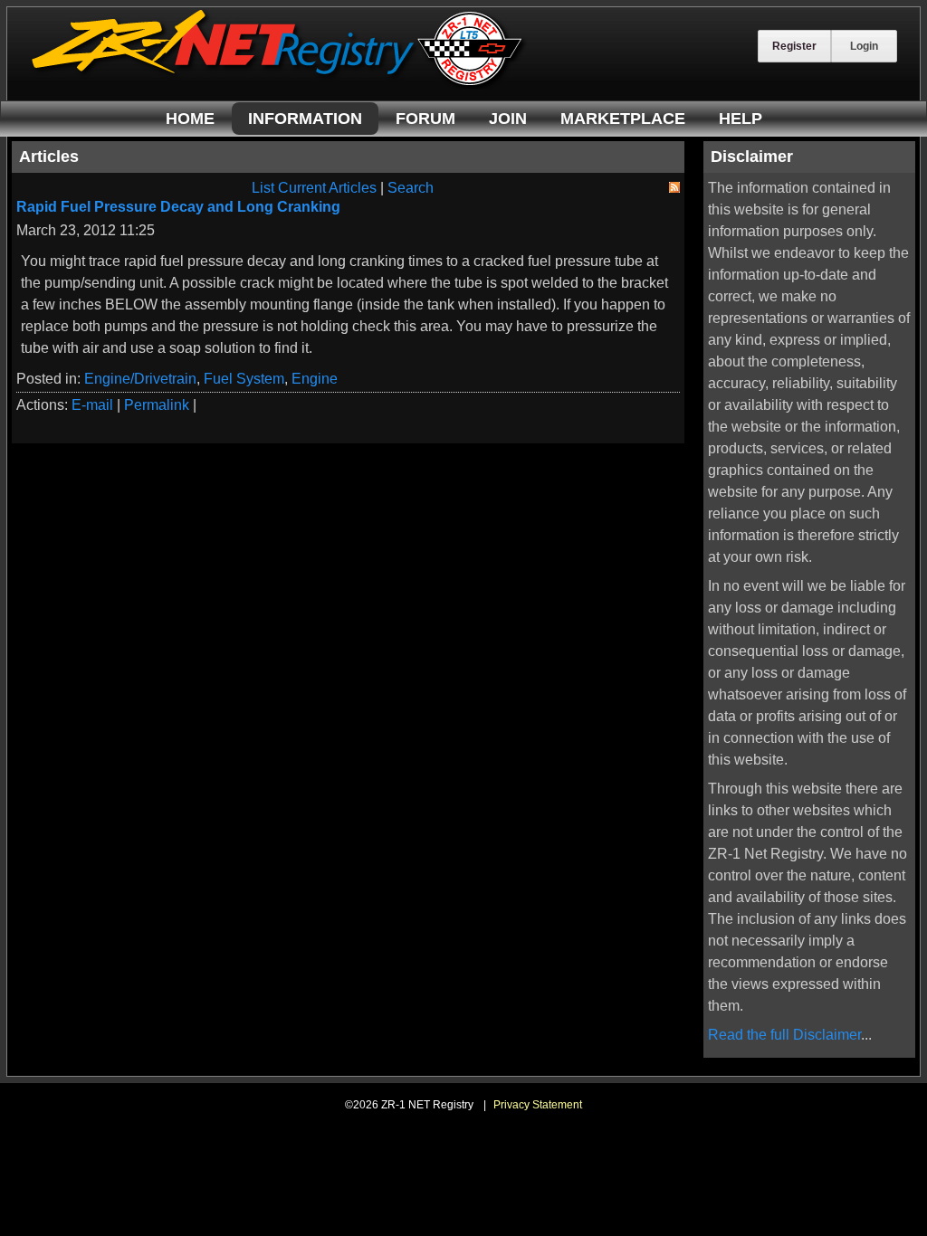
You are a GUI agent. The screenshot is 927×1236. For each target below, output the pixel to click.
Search (410, 187)
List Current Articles (314, 187)
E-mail (92, 405)
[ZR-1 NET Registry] (279, 84)
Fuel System (244, 378)
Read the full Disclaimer (784, 1034)
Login (864, 46)
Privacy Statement (537, 1104)
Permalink (156, 405)
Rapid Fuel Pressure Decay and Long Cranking (178, 206)
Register (794, 46)
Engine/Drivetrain (140, 378)
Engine (314, 378)
